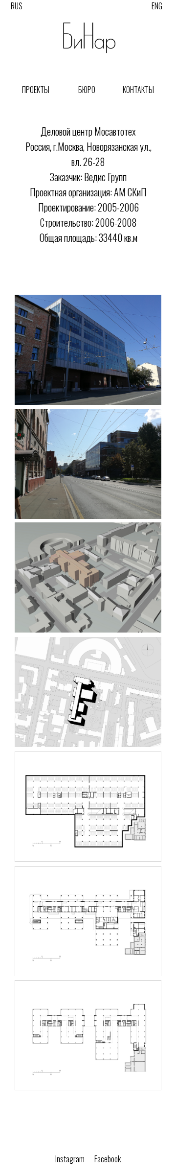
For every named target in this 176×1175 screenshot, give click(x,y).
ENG (157, 6)
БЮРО (86, 89)
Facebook (107, 1159)
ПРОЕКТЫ (35, 89)
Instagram (70, 1159)
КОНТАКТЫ (138, 89)
